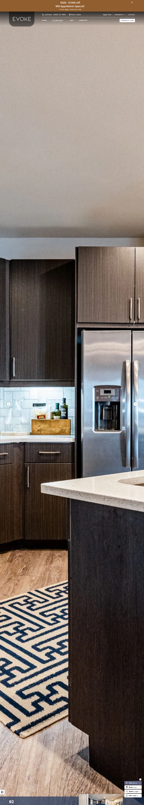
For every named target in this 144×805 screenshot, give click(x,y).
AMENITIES (83, 20)
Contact (131, 15)
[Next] (135, 404)
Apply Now (107, 15)
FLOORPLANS (57, 20)
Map (72, 20)
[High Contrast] (2, 792)
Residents (119, 15)
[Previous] (8, 404)
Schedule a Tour (127, 20)
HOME (44, 20)
